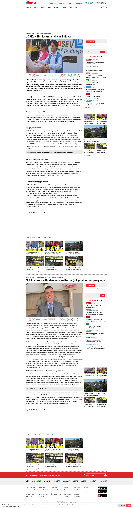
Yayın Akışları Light (43, 489)
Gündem (36, 7)
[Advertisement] (66, 20)
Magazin (49, 7)
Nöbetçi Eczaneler (43, 494)
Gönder (102, 51)
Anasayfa (28, 7)
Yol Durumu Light (30, 492)
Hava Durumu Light (30, 487)
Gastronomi (29, 434)
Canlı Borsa (54, 487)
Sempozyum (42, 434)
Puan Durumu (66, 481)
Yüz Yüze (54, 434)
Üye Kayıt (86, 489)
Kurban (44, 237)
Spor (76, 7)
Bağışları (33, 237)
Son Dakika (41, 496)
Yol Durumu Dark (30, 494)
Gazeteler (47, 481)
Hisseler (75, 481)
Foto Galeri (77, 487)
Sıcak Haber (77, 496)
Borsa (27, 481)
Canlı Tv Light (29, 496)
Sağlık (70, 7)
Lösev (49, 237)
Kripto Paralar (103, 481)
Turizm (48, 434)
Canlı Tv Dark (41, 487)
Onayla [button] (128, 505)
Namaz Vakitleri (36, 481)
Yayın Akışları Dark (43, 492)
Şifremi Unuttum (88, 492)
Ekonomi (56, 7)
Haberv (27, 33)
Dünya (42, 7)
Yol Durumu (92, 481)
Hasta (39, 237)
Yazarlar (76, 492)
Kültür (35, 434)
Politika (64, 7)
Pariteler (83, 481)
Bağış (28, 237)
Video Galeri (77, 489)
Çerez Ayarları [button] (121, 505)
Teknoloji (82, 7)
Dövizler (66, 489)
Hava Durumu (56, 481)
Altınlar (66, 487)
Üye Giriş (86, 487)
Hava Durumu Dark (30, 489)
